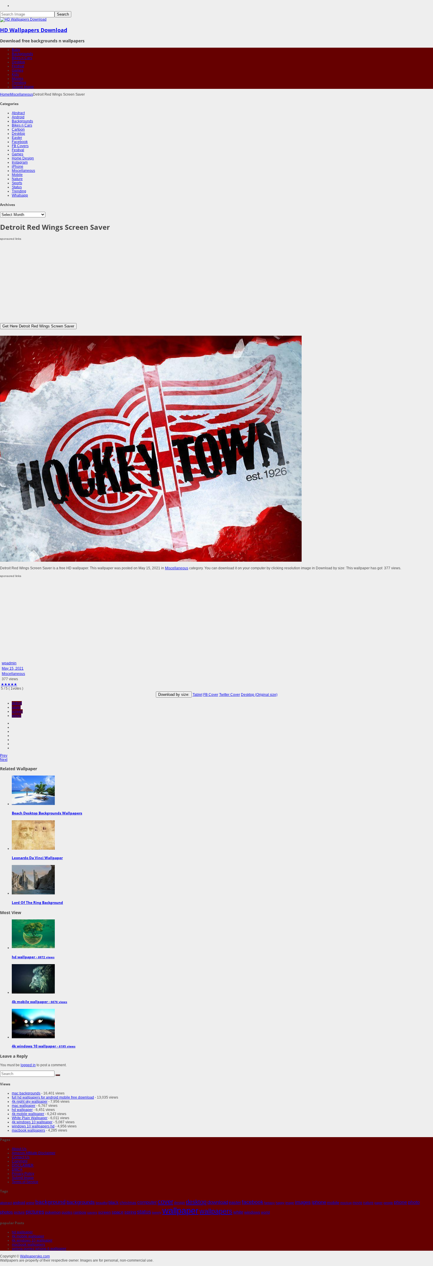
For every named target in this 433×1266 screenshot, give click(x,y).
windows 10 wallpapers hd (33, 1126)
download (217, 1202)
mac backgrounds (26, 1093)
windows (252, 1212)
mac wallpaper (23, 1106)
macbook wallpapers (28, 1130)
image (289, 1203)
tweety (156, 1212)
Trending (19, 83)
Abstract (18, 113)
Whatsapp (20, 195)
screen (17, 711)
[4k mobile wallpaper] (33, 992)
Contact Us (20, 1157)
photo (414, 1202)
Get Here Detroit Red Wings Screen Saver (38, 326)
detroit (17, 703)
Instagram (20, 162)
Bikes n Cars (22, 58)
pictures (35, 1212)
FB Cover (210, 695)
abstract (6, 1203)
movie (357, 1203)
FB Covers (20, 146)
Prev (3, 755)
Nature (17, 179)
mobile (333, 1202)
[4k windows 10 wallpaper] (33, 1037)
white (238, 1212)
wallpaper (180, 1210)
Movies (17, 78)
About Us (19, 1149)
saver (16, 707)
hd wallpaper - (33, 956)
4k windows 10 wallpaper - (43, 1046)
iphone (319, 1202)
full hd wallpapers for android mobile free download (53, 1097)
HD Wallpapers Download (33, 30)
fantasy (269, 1203)
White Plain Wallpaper (29, 1118)
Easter (17, 138)
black (113, 1202)
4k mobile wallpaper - (39, 1001)
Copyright (19, 1161)
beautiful (102, 1203)
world (265, 1212)
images (303, 1202)
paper (378, 1203)
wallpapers (215, 1211)
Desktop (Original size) (259, 695)
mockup (346, 1203)
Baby (16, 50)
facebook (252, 1202)
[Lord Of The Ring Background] (33, 893)
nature (368, 1203)
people (388, 1203)
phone (400, 1202)
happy (280, 1203)
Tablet (197, 695)
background (50, 1202)
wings (16, 715)
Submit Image (23, 87)
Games (17, 70)
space (117, 1212)
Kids (15, 74)
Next (3, 760)
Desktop (18, 62)
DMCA (17, 1169)
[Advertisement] (176, 282)
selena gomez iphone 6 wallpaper (39, 1249)
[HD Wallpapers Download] (23, 19)
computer (147, 1202)
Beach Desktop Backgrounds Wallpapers (47, 813)
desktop (196, 1202)
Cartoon (18, 129)
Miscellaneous (21, 94)
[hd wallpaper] (33, 948)
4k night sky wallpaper (29, 1101)
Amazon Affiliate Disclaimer (33, 1153)
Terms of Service (25, 1182)
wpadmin (9, 663)
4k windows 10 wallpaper (32, 1122)
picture (19, 1212)
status (144, 1212)
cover (165, 1201)
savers (92, 1212)
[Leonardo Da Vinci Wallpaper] (33, 848)
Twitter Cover (229, 695)
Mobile (17, 175)
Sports (17, 183)
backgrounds (81, 1202)
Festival (18, 66)
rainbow (79, 1212)
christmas (128, 1202)
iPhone (17, 166)
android (19, 1202)
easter (235, 1202)
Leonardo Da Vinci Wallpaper (37, 857)
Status (17, 187)
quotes (67, 1212)
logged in (28, 1065)
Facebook (20, 142)
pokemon (53, 1212)
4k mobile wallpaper (28, 1114)
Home (5, 94)
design (179, 1203)
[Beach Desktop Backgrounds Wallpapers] (33, 804)
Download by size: (173, 694)
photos (6, 1212)
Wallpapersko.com (35, 1256)
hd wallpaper (22, 1110)
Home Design (23, 158)
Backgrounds (22, 54)
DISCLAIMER (23, 1165)
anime (30, 1203)
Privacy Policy (23, 1174)
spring (130, 1212)
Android (18, 117)
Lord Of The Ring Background (37, 902)
